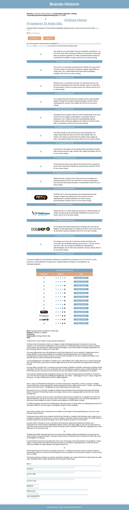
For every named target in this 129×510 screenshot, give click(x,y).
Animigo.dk (86, 43)
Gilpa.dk (62, 43)
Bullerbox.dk (77, 43)
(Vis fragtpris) (35, 33)
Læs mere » (34, 38)
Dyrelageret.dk (95, 43)
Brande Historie (64, 4)
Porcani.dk (69, 43)
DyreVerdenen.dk (42, 46)
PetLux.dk (30, 46)
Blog (60, 507)
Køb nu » (49, 38)
